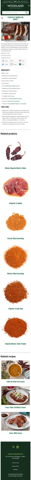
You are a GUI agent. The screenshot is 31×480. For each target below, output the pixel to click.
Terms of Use (15, 462)
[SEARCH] (26, 12)
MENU (2, 5)
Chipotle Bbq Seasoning (15, 98)
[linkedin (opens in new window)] (17, 447)
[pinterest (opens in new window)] (13, 447)
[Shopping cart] (29, 5)
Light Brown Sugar (10, 86)
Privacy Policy (15, 466)
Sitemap (15, 469)
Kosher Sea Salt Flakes (14, 101)
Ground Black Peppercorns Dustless (17, 103)
